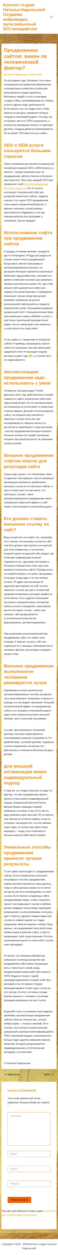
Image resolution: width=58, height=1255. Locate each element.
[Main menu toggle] (51, 17)
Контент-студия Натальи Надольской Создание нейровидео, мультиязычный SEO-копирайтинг (24, 16)
